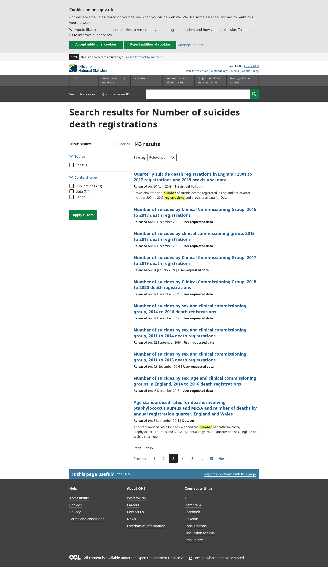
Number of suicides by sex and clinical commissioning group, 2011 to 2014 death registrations (190, 332)
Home (76, 78)
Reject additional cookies (150, 44)
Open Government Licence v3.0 (162, 557)
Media (235, 71)
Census (81, 165)
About (246, 71)
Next (222, 458)
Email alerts (194, 540)
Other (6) (82, 197)
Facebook (192, 512)
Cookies (75, 505)
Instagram (193, 505)
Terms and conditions (86, 519)
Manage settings (191, 44)
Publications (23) (89, 186)
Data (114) (83, 191)
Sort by (140, 157)
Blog (256, 71)
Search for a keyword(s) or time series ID (99, 94)
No (127, 474)
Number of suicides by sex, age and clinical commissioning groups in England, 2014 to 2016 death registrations (195, 381)
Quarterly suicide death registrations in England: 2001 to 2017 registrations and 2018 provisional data (193, 177)
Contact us (135, 512)
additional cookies (117, 29)
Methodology (219, 71)
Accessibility (79, 498)
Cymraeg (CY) (251, 66)
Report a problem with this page (230, 474)
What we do (136, 498)
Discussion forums (200, 533)
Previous (140, 458)
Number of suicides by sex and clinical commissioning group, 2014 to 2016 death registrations (190, 308)
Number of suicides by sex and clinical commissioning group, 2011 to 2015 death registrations (190, 357)
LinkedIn (191, 519)
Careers (133, 505)
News (131, 519)
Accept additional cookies (96, 44)
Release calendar (197, 71)
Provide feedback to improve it (144, 57)
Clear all (123, 144)
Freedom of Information (146, 526)
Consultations (196, 526)
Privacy (75, 512)
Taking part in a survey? (240, 80)
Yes (119, 474)
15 (211, 458)
